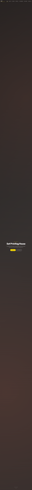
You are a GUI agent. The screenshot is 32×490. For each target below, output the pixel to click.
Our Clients (25, 1)
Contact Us (29, 1)
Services (13, 1)
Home (7, 1)
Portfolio (17, 1)
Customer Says (21, 1)
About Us (10, 1)
